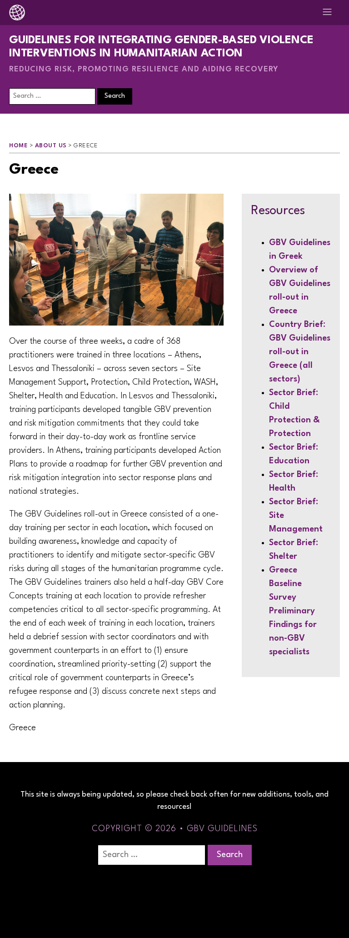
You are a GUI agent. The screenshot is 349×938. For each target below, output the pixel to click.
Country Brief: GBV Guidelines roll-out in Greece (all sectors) (299, 352)
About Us (51, 146)
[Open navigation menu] (327, 12)
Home (18, 146)
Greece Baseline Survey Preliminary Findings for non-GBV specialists (293, 611)
